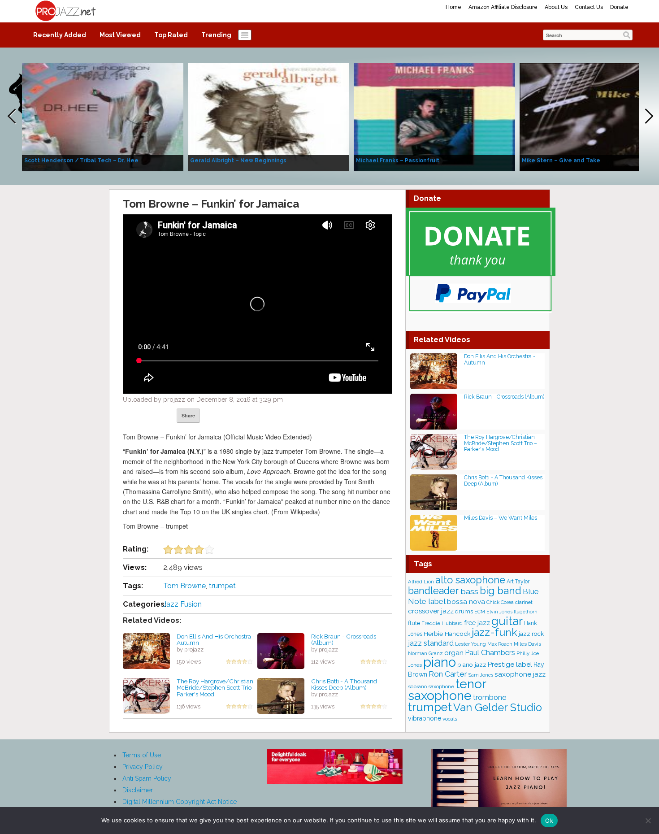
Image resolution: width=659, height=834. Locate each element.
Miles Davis (527, 644)
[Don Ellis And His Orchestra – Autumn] (146, 650)
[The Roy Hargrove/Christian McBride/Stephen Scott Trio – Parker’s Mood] (146, 695)
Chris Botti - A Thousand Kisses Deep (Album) (344, 684)
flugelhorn (526, 612)
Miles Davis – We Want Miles (500, 517)
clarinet (524, 602)
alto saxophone (470, 580)
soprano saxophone (431, 686)
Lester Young (470, 644)
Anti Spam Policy (146, 778)
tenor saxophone (447, 689)
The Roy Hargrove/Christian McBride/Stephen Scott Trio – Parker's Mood (216, 688)
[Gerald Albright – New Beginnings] (268, 116)
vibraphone (424, 718)
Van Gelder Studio (497, 707)
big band (500, 590)
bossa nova (466, 602)
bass (469, 591)
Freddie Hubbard (442, 623)
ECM (479, 611)
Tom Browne (184, 586)
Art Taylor (518, 581)
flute (414, 623)
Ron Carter (448, 673)
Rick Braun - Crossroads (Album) (343, 640)
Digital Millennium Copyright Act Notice (179, 801)
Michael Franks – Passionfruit (397, 160)
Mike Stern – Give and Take (561, 160)
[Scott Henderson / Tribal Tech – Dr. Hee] (102, 116)
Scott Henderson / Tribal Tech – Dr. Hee (81, 160)
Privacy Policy (142, 766)
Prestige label (510, 664)
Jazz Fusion (182, 604)
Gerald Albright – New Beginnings (238, 160)
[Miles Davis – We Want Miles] (433, 532)
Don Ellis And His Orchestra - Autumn (216, 640)
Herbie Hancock (447, 633)
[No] (647, 820)
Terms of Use (141, 755)
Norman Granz (425, 653)
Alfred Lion (421, 581)
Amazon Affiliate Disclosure (503, 7)
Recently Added (59, 35)
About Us (556, 7)
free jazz (477, 622)
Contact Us (589, 7)
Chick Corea (500, 602)
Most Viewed (120, 35)
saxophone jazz (520, 674)
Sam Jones (480, 675)
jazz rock (531, 633)
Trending (216, 35)
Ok (549, 820)
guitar (507, 621)
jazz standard (431, 643)
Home (453, 7)
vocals (449, 719)
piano (439, 662)
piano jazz (471, 664)
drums (464, 611)
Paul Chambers (490, 652)
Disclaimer (137, 790)
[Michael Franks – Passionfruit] (434, 116)
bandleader (433, 590)
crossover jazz (431, 611)
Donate (619, 7)
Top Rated (171, 35)
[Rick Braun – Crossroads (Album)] (280, 650)
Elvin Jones (499, 611)
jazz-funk (494, 632)
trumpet (222, 586)
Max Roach (499, 644)
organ (454, 652)
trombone (489, 697)
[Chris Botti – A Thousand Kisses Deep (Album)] (280, 695)
